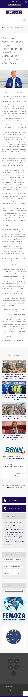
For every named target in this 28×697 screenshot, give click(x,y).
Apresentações (9, 559)
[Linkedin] (10, 667)
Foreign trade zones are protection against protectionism (14, 417)
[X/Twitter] (10, 661)
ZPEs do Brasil (9, 691)
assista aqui (13, 4)
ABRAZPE (7, 686)
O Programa (10, 690)
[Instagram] (16, 667)
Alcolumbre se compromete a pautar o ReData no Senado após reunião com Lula (14, 537)
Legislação (17, 563)
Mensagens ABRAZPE (17, 566)
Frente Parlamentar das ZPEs (19, 690)
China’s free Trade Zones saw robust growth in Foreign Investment (14, 457)
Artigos (19, 559)
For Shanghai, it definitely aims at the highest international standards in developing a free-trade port (14, 376)
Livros (7, 566)
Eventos (8, 563)
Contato (20, 691)
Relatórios (8, 573)
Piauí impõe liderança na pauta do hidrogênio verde (14, 475)
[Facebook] (16, 661)
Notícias (16, 66)
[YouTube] (13, 673)
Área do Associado (14, 500)
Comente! (9, 66)
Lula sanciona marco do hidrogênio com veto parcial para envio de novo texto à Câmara (14, 397)
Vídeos (17, 573)
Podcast (17, 570)
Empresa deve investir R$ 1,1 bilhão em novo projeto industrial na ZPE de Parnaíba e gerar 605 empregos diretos (14, 524)
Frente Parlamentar (14, 508)
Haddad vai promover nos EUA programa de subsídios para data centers (14, 437)
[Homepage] (14, 13)
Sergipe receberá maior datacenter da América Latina (14, 466)
